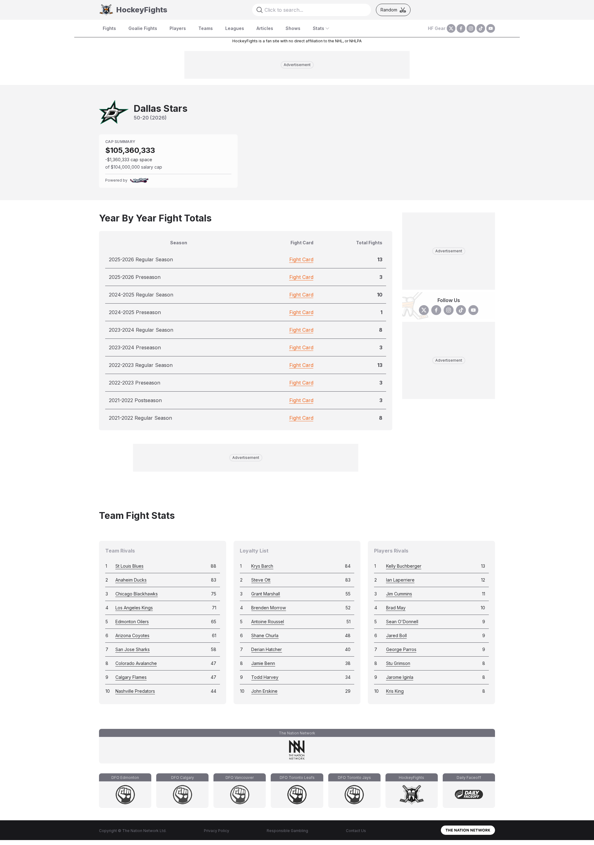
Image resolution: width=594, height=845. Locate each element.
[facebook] (461, 28)
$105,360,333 (130, 150)
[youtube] (490, 28)
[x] (451, 28)
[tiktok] (480, 28)
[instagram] (471, 28)
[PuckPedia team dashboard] (139, 180)
